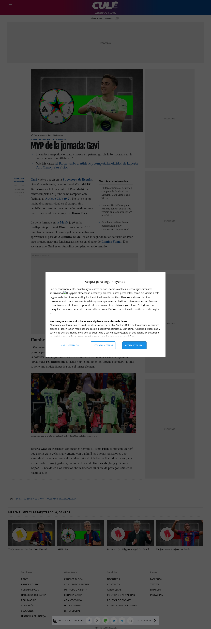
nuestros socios (98, 289)
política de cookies (132, 309)
